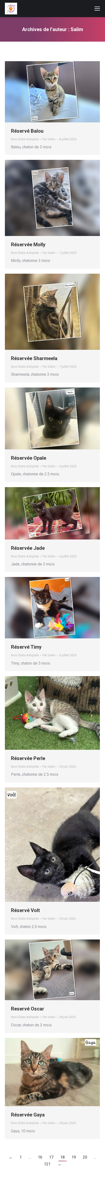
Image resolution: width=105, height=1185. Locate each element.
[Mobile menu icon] (97, 9)
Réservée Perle (28, 758)
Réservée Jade (28, 548)
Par (48, 139)
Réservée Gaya (28, 1115)
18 (62, 1157)
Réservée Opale (28, 458)
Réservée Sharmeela (34, 358)
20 (85, 1157)
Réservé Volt (25, 910)
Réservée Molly (28, 244)
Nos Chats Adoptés (25, 139)
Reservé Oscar (27, 1009)
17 (51, 1157)
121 (47, 1164)
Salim (77, 29)
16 (40, 1157)
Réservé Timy (26, 647)
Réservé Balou (27, 131)
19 (74, 1157)
